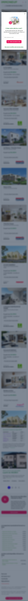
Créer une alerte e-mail (15, 41)
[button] (25, 14)
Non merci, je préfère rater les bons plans (14, 47)
